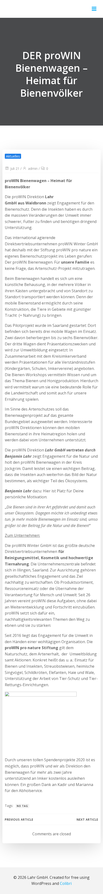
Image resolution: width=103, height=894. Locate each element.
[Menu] (94, 9)
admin (33, 168)
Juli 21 (14, 168)
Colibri (66, 883)
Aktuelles (13, 156)
